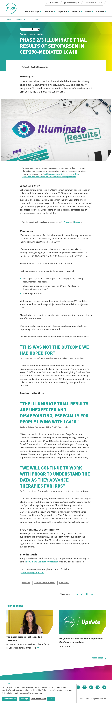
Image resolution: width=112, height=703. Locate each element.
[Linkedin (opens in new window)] (91, 687)
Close (51, 698)
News (88, 11)
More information (38, 698)
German (77, 222)
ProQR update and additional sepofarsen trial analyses (81, 640)
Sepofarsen (26, 583)
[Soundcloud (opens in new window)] (104, 687)
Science (76, 11)
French (67, 222)
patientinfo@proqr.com (32, 572)
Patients (49, 11)
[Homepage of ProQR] (11, 8)
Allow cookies (10, 698)
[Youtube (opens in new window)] (97, 687)
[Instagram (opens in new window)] (84, 687)
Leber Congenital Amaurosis (44, 583)
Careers (100, 11)
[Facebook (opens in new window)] (78, 687)
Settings (24, 698)
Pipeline (62, 11)
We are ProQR (32, 11)
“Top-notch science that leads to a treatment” (24, 638)
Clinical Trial (64, 583)
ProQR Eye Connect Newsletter (42, 561)
